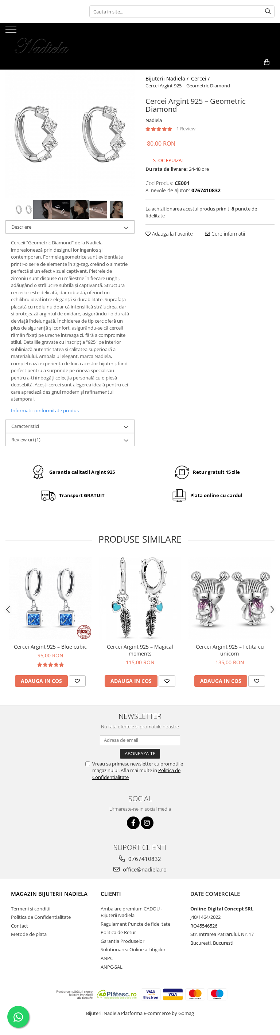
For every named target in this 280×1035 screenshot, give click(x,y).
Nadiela (153, 120)
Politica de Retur (118, 932)
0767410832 (144, 858)
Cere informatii (227, 233)
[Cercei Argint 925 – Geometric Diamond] (70, 134)
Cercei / (201, 78)
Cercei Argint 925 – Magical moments (140, 650)
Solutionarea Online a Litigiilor (133, 949)
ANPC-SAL (111, 967)
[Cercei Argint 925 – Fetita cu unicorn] (229, 598)
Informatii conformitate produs (45, 410)
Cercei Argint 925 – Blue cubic (50, 646)
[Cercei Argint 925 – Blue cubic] (50, 598)
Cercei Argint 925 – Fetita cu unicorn (230, 650)
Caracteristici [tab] (25, 426)
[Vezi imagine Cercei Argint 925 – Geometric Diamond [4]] (98, 209)
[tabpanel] (70, 134)
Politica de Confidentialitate (41, 917)
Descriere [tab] (21, 227)
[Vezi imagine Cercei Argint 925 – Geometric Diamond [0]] (24, 209)
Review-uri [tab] (25, 439)
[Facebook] (133, 822)
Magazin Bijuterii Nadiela (49, 893)
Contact (19, 925)
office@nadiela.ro (144, 869)
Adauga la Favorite (172, 233)
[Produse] (11, 32)
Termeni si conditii (30, 908)
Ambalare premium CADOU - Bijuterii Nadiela (131, 912)
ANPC (107, 958)
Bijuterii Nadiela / (167, 78)
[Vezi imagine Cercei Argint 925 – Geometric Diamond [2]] (61, 209)
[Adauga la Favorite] (77, 681)
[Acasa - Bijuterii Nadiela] (41, 39)
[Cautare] (268, 11)
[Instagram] (147, 822)
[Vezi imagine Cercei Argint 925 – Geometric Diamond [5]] (117, 209)
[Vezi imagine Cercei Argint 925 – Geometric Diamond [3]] (79, 209)
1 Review (185, 128)
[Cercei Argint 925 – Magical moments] (140, 598)
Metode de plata (29, 934)
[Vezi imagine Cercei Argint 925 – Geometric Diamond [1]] (42, 209)
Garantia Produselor (122, 941)
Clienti (111, 893)
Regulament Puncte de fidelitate (135, 924)
